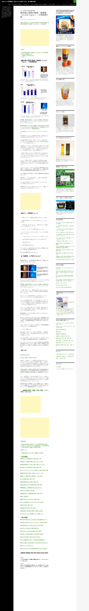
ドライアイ (22, 10)
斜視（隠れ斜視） (25, 496)
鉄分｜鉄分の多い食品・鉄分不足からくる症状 (65, 259)
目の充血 (27, 10)
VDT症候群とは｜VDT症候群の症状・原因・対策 (31, 484)
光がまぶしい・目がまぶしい (27, 545)
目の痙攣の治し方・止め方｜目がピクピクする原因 (32, 525)
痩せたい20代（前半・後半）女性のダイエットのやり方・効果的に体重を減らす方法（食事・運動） (65, 272)
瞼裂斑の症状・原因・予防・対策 (33, 390)
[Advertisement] (34, 37)
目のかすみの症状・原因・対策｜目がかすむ (30, 536)
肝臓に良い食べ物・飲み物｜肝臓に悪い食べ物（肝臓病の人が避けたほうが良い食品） (65, 257)
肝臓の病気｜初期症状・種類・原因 (63, 336)
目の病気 (30, 10)
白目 (35, 552)
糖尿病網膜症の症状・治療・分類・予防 (29, 481)
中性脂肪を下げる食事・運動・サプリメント (64, 241)
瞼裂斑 (33, 10)
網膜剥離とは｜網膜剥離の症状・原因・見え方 (31, 487)
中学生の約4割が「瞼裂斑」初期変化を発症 (31, 447)
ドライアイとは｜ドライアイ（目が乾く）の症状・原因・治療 (34, 470)
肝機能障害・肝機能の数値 (61, 333)
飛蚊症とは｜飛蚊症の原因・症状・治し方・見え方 (32, 461)
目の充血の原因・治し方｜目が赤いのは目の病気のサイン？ (34, 519)
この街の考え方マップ (26, 4)
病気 (25, 10)
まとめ (23, 56)
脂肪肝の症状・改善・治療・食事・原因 (63, 338)
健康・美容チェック (25, 22)
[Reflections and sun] (24, 354)
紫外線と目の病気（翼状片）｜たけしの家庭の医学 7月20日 (35, 444)
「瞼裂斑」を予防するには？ (28, 55)
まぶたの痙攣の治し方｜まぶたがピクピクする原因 (32, 502)
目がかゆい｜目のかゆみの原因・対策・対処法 (31, 531)
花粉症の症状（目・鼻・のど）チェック (63, 342)
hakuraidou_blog (31, 19)
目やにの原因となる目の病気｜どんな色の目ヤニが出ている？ (34, 542)
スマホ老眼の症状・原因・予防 (28, 479)
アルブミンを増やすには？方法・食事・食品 (64, 232)
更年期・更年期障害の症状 (61, 329)
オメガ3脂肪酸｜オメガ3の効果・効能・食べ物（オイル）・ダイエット (65, 235)
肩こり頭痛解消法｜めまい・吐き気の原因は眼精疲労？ (33, 539)
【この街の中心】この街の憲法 (16, 4)
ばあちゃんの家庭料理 (34, 4)
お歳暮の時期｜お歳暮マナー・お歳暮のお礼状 (65, 356)
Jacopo (23, 357)
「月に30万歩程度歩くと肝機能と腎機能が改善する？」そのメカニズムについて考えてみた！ (34, 559)
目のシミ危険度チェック (27, 53)
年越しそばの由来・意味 (60, 358)
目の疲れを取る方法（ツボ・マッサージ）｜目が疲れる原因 (34, 522)
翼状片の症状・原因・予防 (27, 505)
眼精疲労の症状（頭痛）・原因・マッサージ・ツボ (32, 473)
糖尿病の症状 (58, 331)
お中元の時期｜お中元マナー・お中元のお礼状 (65, 354)
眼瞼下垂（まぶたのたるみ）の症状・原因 (30, 499)
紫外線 (47, 552)
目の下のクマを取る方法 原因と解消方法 (30, 528)
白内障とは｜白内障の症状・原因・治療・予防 (31, 467)
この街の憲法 (58, 366)
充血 (44, 186)
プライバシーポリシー (65, 4)
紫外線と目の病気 (39, 22)
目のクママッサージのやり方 (61, 283)
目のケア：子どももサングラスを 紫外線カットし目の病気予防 (35, 445)
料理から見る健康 (72, 4)
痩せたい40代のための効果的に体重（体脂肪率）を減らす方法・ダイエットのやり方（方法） (64, 276)
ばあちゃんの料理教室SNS (43, 4)
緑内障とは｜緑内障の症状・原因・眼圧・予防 (31, 458)
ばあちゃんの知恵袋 (52, 4)
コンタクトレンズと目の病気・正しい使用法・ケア (32, 513)
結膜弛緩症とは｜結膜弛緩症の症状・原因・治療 (31, 493)
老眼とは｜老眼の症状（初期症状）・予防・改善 (31, 476)
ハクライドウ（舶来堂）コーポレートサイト (64, 368)
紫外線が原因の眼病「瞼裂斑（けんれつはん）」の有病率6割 (35, 52)
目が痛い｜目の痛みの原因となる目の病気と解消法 (32, 534)
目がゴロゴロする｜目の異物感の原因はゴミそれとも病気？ (34, 548)
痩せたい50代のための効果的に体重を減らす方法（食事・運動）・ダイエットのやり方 (65, 280)
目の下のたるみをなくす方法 (61, 285)
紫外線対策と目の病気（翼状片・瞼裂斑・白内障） (32, 510)
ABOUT (9, 4)
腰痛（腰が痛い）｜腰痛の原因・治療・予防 (64, 340)
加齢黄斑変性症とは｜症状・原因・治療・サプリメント (33, 464)
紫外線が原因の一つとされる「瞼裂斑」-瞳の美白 (32, 452)
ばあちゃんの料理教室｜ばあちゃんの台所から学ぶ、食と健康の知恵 (19, 1)
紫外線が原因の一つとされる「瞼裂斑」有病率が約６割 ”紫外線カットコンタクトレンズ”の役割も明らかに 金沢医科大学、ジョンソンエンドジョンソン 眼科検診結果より (34, 127)
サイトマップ (58, 4)
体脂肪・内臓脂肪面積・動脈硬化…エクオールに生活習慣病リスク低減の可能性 (65, 247)
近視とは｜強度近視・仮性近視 (28, 490)
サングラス (23, 552)
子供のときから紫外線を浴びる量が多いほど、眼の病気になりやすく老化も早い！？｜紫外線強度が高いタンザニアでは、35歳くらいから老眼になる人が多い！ (34, 566)
